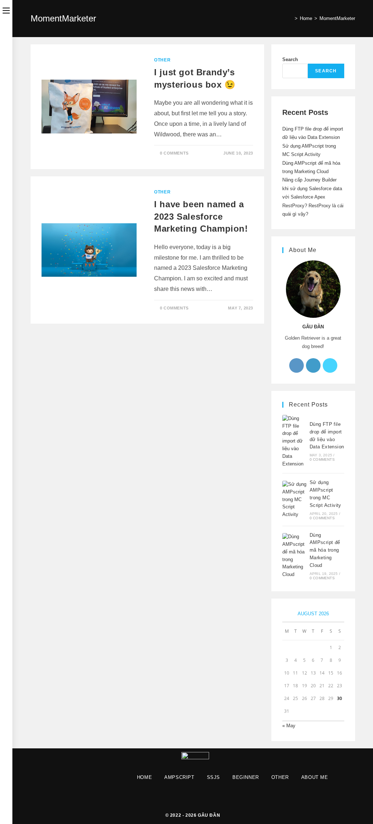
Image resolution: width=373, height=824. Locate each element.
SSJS (213, 777)
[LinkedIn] (313, 365)
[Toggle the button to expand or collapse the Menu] (6, 10)
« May (288, 725)
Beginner (245, 777)
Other (162, 60)
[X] (330, 365)
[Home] (290, 18)
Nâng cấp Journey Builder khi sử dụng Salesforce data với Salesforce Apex (312, 188)
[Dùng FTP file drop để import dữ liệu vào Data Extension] (294, 441)
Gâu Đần (209, 815)
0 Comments (174, 153)
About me (314, 777)
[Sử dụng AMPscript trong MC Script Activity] (294, 500)
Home (144, 777)
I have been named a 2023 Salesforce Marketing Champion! (201, 216)
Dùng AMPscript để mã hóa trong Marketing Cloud (325, 550)
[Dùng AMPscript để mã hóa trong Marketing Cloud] (294, 556)
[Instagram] (296, 365)
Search (290, 59)
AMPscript (179, 777)
